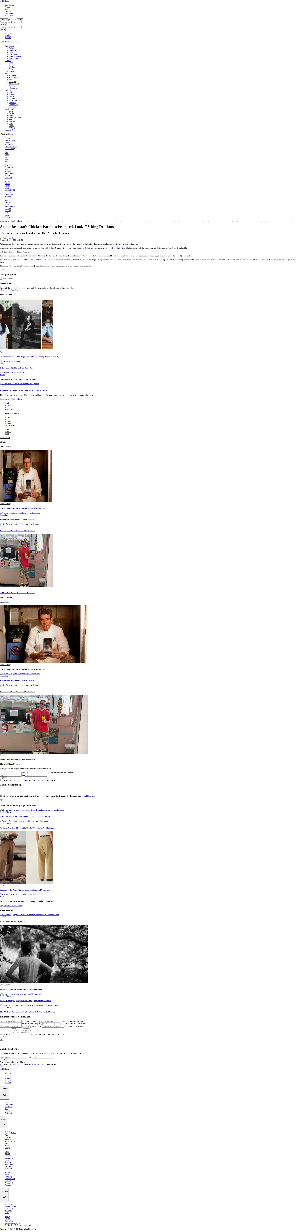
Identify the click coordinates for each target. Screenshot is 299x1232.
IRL (6, 1109)
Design (12, 67)
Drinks (11, 48)
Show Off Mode (15, 56)
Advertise (8, 1211)
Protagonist (9, 1113)
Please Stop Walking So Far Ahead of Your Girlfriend (21, 989)
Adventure (13, 54)
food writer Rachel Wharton (33, 256)
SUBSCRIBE (10, 409)
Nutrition (12, 103)
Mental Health (14, 101)
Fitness (11, 94)
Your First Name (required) (32, 1024)
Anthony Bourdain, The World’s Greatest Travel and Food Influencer (23, 508)
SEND (3, 1037)
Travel (11, 52)
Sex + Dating (5, 985)
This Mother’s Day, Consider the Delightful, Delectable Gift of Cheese (27, 1012)
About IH (8, 1204)
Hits (6, 1102)
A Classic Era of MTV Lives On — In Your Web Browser (18, 379)
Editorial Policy (10, 1206)
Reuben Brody (8, 238)
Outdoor (12, 119)
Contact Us (9, 1209)
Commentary (14, 77)
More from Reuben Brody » (10, 290)
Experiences (9, 5)
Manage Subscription (12, 1223)
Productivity (13, 105)
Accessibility (9, 1221)
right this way (89, 796)
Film (11, 63)
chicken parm (29, 266)
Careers (7, 1219)
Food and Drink (15, 117)
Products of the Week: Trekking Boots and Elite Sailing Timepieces (26, 901)
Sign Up (3, 778)
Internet (12, 71)
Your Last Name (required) (32, 1026)
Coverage (8, 1107)
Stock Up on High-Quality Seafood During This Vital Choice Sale (25, 1001)
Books (11, 65)
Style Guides (14, 84)
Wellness (8, 11)
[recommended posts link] (32, 810)
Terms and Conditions (20, 780)
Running (12, 107)
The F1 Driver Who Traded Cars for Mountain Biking (18, 531)
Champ (7, 1111)
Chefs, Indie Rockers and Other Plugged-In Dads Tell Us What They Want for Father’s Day (29, 357)
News (11, 80)
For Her (12, 122)
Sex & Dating (14, 59)
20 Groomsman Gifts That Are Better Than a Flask (16, 368)
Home (11, 115)
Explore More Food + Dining (11, 906)
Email (24, 773)
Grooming (13, 88)
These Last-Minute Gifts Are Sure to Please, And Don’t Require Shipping (23, 390)
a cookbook (109, 248)
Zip (23, 775)
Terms (7, 1213)
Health (11, 96)
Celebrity (12, 75)
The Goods (9, 13)
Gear (2, 352)
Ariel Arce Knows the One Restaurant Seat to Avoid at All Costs (25, 817)
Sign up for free (43, 395)
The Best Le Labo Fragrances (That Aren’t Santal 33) (17, 519)
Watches (12, 86)
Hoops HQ (9, 15)
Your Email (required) (30, 1021)
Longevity (13, 98)
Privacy (7, 1217)
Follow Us (4, 20)
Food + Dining (14, 50)
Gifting (12, 128)
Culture (7, 7)
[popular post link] (26, 502)
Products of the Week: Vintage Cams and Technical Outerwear (25, 890)
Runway (12, 82)
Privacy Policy (37, 780)
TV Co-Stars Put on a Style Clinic (13, 921)
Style (6, 9)
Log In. (17, 413)
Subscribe (12, 20)
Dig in (2, 270)
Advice (12, 92)
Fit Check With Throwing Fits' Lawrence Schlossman (17, 593)
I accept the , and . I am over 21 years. (30, 780)
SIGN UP (4, 1060)
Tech (11, 124)
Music (11, 69)
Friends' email (5, 1035)
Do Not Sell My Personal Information (18, 1225)
